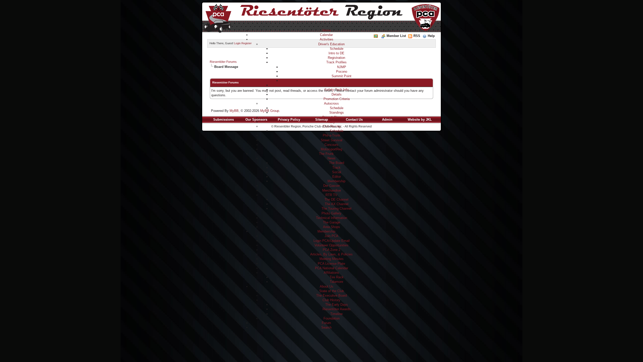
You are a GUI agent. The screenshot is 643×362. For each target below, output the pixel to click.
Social (336, 172)
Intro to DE (336, 53)
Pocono (341, 71)
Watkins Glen (341, 80)
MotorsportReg (331, 149)
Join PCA (331, 236)
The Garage (331, 222)
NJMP (341, 67)
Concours (331, 145)
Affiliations (331, 273)
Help (431, 36)
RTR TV (331, 195)
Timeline (336, 314)
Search (326, 327)
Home (326, 30)
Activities (326, 39)
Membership (336, 181)
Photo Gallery (331, 213)
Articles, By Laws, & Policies (331, 254)
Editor (336, 176)
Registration (336, 58)
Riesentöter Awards (337, 309)
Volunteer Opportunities (331, 245)
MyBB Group (269, 111)
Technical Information (331, 218)
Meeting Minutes (331, 259)
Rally (331, 122)
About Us (326, 286)
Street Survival (331, 140)
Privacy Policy (289, 119)
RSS (416, 36)
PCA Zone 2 (331, 250)
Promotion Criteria (337, 99)
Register (246, 43)
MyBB (234, 111)
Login (237, 43)
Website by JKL (420, 119)
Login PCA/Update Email (331, 241)
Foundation (332, 318)
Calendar (326, 35)
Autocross (331, 103)
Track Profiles (336, 62)
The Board (336, 163)
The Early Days (336, 304)
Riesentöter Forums (223, 62)
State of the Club (331, 291)
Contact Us (354, 119)
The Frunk (326, 154)
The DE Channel (336, 199)
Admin (387, 119)
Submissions (223, 119)
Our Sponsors (256, 119)
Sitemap (321, 119)
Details (337, 94)
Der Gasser (331, 186)
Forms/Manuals (336, 85)
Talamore (336, 282)
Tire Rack (337, 277)
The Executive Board (331, 295)
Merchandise (331, 190)
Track (336, 167)
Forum (326, 323)
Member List (396, 36)
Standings (336, 112)
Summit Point (341, 76)
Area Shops (331, 227)
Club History (331, 300)
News (332, 158)
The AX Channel (336, 204)
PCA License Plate (331, 263)
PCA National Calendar (331, 268)
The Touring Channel (336, 208)
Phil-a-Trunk (331, 135)
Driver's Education (331, 44)
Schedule (336, 49)
